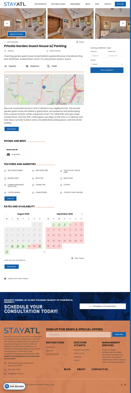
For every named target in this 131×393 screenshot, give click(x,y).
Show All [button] (10, 198)
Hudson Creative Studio (46, 385)
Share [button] (81, 42)
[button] (23, 23)
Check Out (112, 51)
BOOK (120, 4)
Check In (93, 51)
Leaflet (70, 104)
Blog (97, 4)
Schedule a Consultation (104, 306)
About (87, 4)
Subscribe (119, 334)
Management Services (111, 344)
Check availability (107, 70)
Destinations (55, 342)
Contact (107, 4)
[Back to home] (15, 4)
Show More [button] (11, 129)
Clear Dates (79, 258)
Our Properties (40, 4)
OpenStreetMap (79, 104)
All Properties (12, 42)
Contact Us (100, 369)
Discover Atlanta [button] (58, 4)
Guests (92, 60)
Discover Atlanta (80, 344)
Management (75, 4)
